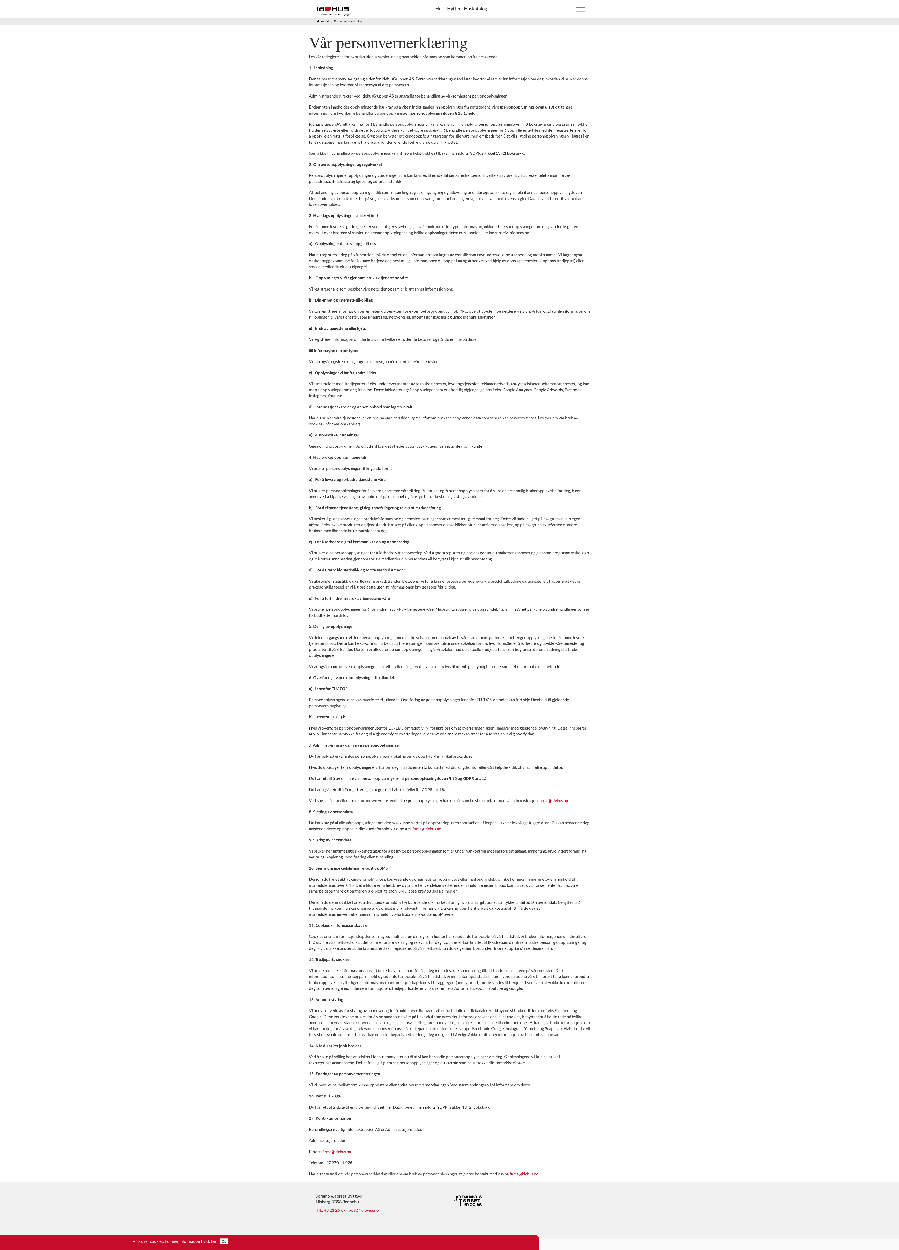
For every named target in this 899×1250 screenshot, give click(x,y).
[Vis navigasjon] (579, 8)
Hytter (454, 9)
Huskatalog (475, 9)
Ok (224, 1241)
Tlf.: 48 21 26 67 (331, 1210)
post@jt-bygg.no (364, 1210)
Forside (325, 21)
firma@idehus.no (553, 801)
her (213, 1241)
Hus (439, 9)
